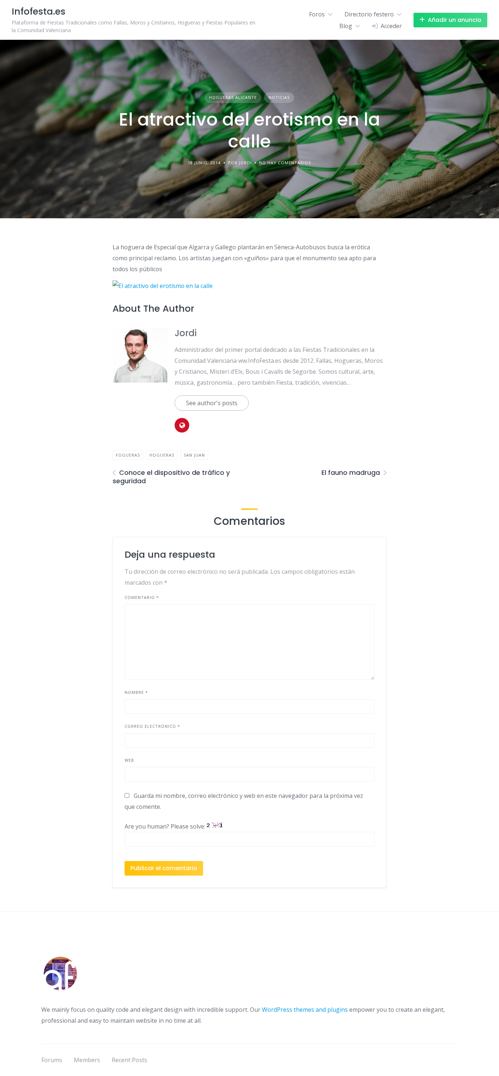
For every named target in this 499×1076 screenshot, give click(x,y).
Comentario (142, 597)
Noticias (279, 97)
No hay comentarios (285, 162)
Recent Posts (129, 1060)
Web (129, 760)
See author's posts (211, 403)
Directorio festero (369, 14)
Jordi (186, 333)
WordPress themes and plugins (305, 1010)
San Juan (194, 455)
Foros (317, 14)
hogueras (161, 455)
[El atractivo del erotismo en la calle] (163, 286)
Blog (345, 26)
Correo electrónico (152, 726)
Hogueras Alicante (233, 97)
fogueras (128, 455)
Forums (51, 1060)
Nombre (136, 692)
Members (87, 1060)
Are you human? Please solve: (166, 826)
